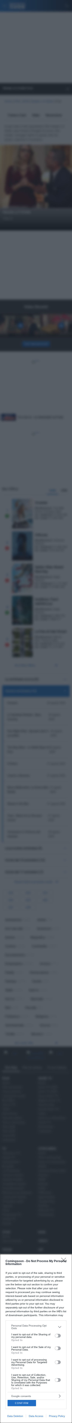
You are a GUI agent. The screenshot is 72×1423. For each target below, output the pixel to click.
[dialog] (36, 1338)
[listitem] (36, 1326)
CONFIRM (22, 1403)
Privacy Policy (57, 1416)
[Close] (64, 1261)
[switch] (58, 1336)
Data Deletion (15, 1416)
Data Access (36, 1416)
